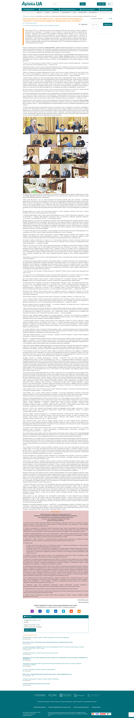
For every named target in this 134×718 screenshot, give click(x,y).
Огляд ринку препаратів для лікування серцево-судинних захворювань (41, 679)
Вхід (110, 4)
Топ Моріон (45, 25)
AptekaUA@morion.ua (27, 715)
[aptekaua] (79, 611)
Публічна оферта (96, 707)
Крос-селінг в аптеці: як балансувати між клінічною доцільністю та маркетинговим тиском (48, 642)
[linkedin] (55, 611)
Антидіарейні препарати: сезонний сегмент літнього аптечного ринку (40, 652)
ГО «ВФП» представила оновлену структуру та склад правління (39, 669)
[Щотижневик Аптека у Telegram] (109, 19)
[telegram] (47, 611)
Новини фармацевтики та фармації (36, 25)
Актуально (27, 25)
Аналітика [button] (55, 12)
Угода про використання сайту (81, 707)
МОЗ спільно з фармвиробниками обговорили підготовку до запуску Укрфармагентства (47, 674)
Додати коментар (30, 630)
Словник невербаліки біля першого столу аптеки (36, 683)
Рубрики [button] (39, 12)
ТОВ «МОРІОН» (32, 714)
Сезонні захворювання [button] (47, 9)
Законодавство (66, 12)
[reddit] (71, 611)
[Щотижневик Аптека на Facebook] (111, 19)
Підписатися (107, 24)
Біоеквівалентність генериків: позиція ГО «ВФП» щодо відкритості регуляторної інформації (46, 637)
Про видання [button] (92, 12)
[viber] (32, 611)
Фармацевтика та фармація (53, 25)
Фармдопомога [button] (29, 9)
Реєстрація (101, 4)
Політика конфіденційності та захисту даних (59, 707)
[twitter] (63, 611)
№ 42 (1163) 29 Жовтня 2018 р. (31, 23)
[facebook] (40, 611)
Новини (47, 12)
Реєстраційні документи (40, 707)
